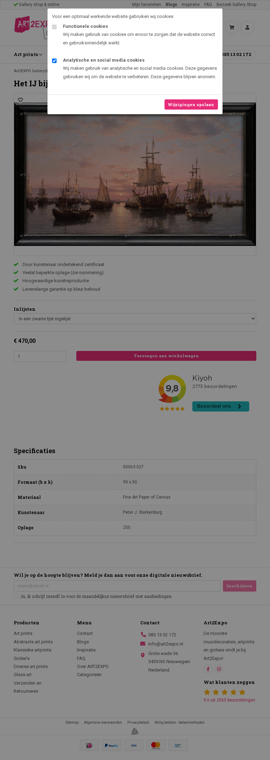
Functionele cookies (85, 26)
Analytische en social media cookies (103, 60)
